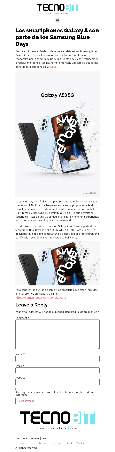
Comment (22, 318)
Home (22, 443)
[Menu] (57, 20)
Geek (69, 443)
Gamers (56, 443)
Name (20, 354)
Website (20, 377)
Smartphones (38, 443)
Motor (81, 443)
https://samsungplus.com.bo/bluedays (40, 297)
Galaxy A (54, 66)
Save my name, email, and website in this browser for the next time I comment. (55, 393)
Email (19, 366)
